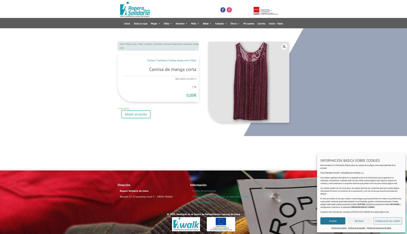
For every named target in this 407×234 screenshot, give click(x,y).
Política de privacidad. (204, 190)
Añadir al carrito (136, 114)
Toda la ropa (140, 23)
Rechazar (359, 220)
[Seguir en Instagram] (229, 9)
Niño (193, 23)
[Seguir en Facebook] (222, 9)
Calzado (219, 23)
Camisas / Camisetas (153, 44)
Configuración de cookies (387, 220)
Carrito (261, 23)
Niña (166, 23)
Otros (234, 23)
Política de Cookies (339, 228)
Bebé (205, 23)
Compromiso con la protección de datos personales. (220, 196)
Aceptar (333, 220)
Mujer (154, 23)
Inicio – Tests (276, 23)
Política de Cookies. (202, 202)
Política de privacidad (356, 228)
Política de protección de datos (379, 228)
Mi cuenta (248, 23)
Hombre (180, 23)
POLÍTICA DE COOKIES (361, 212)
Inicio (127, 23)
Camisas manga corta (173, 44)
